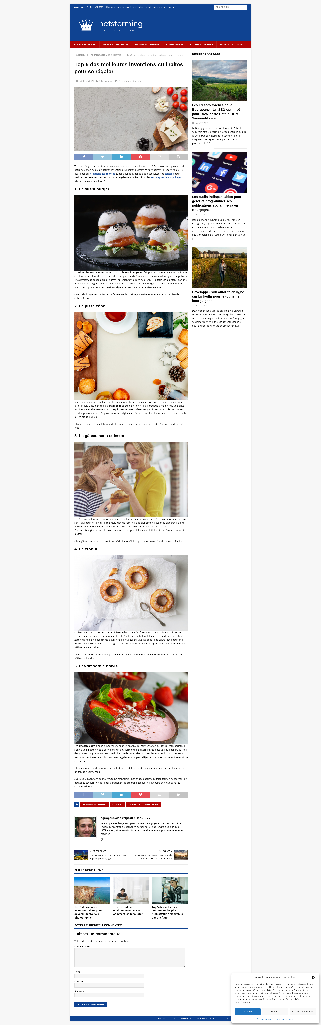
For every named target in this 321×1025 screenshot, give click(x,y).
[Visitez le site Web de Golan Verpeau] (102, 839)
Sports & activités (232, 44)
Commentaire (82, 946)
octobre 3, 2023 (86, 80)
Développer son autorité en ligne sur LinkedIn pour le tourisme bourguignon (218, 296)
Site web (79, 991)
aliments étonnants (94, 804)
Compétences (174, 44)
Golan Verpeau (105, 80)
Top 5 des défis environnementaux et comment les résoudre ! (128, 911)
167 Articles (143, 818)
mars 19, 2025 (201, 122)
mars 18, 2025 (201, 214)
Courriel (79, 981)
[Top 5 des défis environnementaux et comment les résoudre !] (131, 890)
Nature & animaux (147, 44)
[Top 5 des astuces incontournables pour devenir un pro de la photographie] (92, 890)
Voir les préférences (303, 1011)
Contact (162, 1018)
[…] (208, 143)
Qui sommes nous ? (206, 1018)
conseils (169, 173)
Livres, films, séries (115, 44)
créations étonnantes (102, 173)
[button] (314, 977)
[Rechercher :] (230, 6)
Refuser (275, 1011)
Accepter (248, 1011)
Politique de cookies (266, 1019)
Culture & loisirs (201, 44)
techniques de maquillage (166, 177)
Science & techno (85, 44)
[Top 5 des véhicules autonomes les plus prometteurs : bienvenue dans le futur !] (170, 890)
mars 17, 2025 (201, 305)
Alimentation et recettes (130, 80)
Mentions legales (285, 1019)
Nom (77, 971)
